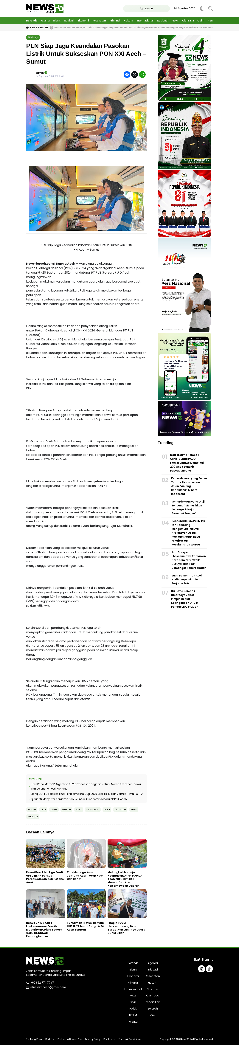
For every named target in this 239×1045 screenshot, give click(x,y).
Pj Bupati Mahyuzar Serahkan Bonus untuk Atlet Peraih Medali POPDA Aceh (79, 799)
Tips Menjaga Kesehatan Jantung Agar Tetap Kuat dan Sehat (85, 875)
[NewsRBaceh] (44, 8)
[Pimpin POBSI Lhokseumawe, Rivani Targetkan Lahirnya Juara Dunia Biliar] (127, 903)
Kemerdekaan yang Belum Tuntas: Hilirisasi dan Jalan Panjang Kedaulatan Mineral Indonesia (189, 486)
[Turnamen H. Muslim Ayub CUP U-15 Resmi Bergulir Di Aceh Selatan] (86, 903)
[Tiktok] (209, 968)
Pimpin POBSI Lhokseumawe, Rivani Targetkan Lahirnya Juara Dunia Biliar (126, 928)
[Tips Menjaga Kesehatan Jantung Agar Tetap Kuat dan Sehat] (86, 853)
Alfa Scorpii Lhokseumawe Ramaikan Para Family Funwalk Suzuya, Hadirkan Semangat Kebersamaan (189, 560)
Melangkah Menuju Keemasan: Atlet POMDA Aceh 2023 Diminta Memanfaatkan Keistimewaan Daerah (125, 879)
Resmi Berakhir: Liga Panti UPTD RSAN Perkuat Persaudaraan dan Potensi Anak (45, 877)
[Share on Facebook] (127, 74)
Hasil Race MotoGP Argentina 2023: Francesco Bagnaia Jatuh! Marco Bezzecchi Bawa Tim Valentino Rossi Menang (86, 786)
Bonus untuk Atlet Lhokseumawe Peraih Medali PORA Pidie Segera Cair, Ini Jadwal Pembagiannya (44, 929)
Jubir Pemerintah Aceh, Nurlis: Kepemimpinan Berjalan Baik (187, 579)
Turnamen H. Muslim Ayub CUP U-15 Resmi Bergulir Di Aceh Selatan (85, 926)
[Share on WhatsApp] (142, 74)
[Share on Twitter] (134, 74)
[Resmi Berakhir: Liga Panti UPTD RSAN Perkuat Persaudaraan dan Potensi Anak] (45, 853)
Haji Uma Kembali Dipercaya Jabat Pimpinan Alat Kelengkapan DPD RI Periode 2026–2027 (184, 599)
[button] (33, 37)
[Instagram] (201, 968)
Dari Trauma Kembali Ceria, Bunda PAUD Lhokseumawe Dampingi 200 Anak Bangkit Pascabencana (187, 462)
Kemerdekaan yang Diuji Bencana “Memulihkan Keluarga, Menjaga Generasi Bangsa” (188, 507)
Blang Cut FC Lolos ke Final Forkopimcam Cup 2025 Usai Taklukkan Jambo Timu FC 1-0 (87, 794)
